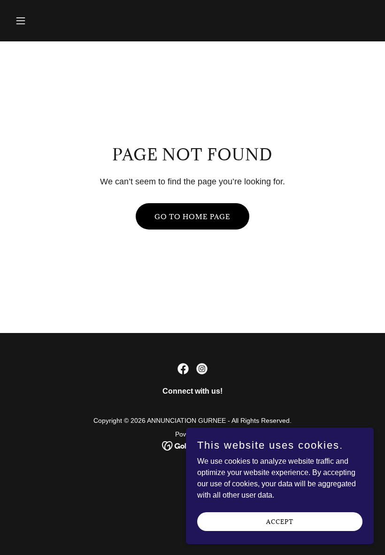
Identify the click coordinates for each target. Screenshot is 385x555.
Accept (279, 521)
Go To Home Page (192, 216)
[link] (183, 368)
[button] (52, 20)
